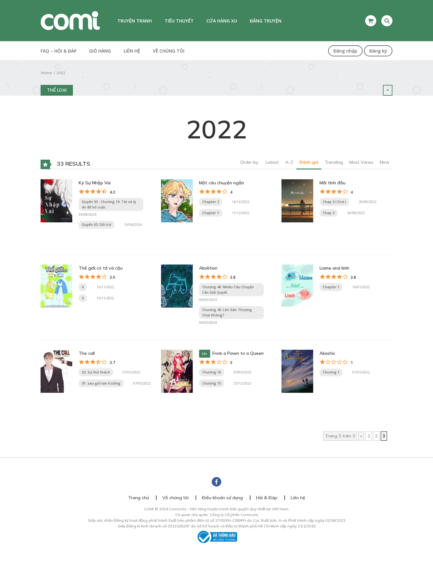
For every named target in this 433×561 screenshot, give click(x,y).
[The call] (56, 371)
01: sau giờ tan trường (101, 383)
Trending (334, 162)
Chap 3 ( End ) (334, 201)
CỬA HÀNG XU (221, 21)
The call (87, 353)
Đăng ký (378, 51)
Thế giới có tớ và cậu (101, 268)
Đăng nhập (345, 51)
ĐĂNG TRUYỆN (265, 21)
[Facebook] (216, 482)
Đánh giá (309, 162)
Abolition (208, 268)
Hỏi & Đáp (266, 497)
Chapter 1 (210, 212)
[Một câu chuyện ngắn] (177, 200)
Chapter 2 (210, 201)
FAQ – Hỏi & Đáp (58, 51)
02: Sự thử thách (96, 372)
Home (46, 72)
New (384, 162)
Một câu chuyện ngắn (221, 183)
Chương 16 (211, 372)
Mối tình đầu (333, 183)
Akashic (327, 353)
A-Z (289, 162)
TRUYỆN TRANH (134, 21)
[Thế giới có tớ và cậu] (56, 286)
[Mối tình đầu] (297, 200)
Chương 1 (331, 372)
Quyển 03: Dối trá (96, 224)
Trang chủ (138, 497)
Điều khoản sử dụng (222, 497)
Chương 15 (211, 383)
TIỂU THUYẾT (179, 21)
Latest (272, 162)
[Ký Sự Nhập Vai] (56, 200)
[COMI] (70, 20)
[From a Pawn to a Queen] (177, 371)
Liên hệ (132, 51)
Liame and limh (334, 268)
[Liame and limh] (297, 285)
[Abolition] (177, 286)
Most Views (361, 162)
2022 (60, 72)
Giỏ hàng (100, 51)
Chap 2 (328, 212)
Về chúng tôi (168, 51)
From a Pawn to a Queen (238, 353)
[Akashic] (297, 371)
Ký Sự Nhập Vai (95, 183)
